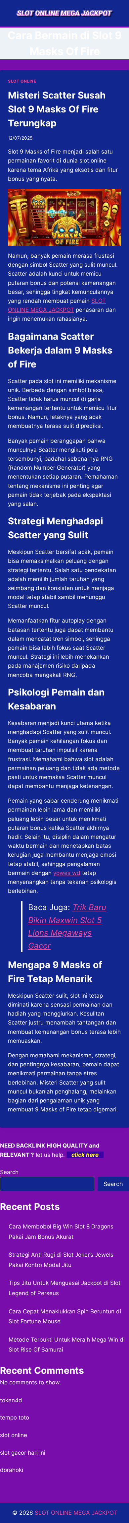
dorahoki (11, 1470)
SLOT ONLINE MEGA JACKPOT (76, 1512)
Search (9, 1172)
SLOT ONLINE (22, 81)
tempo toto (14, 1417)
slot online (13, 1435)
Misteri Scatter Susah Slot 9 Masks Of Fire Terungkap (57, 109)
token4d (11, 1400)
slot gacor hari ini (22, 1452)
